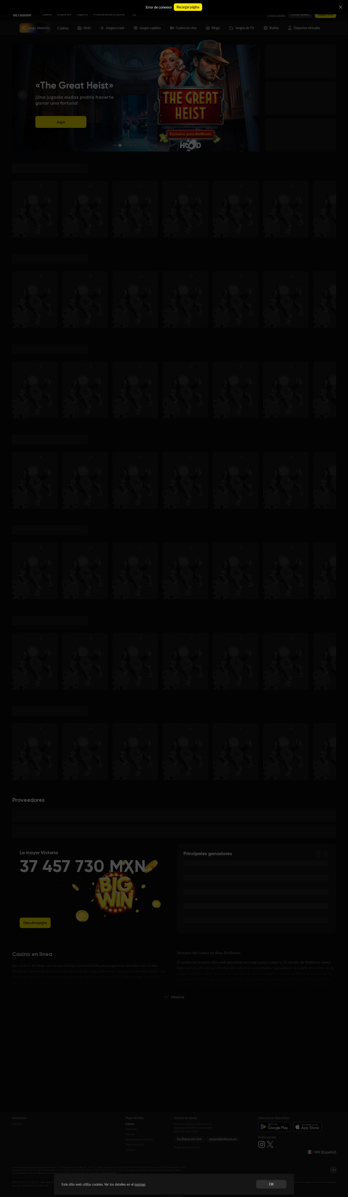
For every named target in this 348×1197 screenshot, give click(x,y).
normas (139, 1184)
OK (271, 1184)
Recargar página (188, 7)
